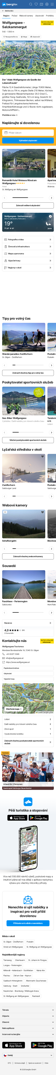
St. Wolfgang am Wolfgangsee (39, 947)
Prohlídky (50, 15)
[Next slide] (51, 197)
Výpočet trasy (9, 679)
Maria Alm (41, 970)
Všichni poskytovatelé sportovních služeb (28, 440)
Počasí (14, 15)
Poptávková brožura (11, 668)
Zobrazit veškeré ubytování (28, 205)
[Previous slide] (4, 197)
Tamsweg (7, 960)
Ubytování (39, 15)
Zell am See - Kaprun (22, 975)
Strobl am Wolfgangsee (13, 947)
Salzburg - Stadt (10, 986)
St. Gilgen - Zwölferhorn (13, 942)
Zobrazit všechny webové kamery (28, 556)
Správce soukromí (34, 1063)
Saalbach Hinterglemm (12, 981)
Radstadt (36, 996)
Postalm (30, 942)
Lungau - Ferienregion (12, 965)
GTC (9, 1063)
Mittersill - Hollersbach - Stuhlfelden (18, 970)
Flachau (6, 975)
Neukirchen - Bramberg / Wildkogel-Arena (21, 991)
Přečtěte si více (8, 115)
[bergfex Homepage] (9, 4)
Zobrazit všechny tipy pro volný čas (27, 373)
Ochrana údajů (20, 1063)
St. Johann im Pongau (37, 960)
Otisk (46, 1063)
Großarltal (25, 986)
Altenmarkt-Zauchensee (36, 981)
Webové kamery (26, 15)
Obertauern (20, 960)
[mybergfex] (47, 4)
